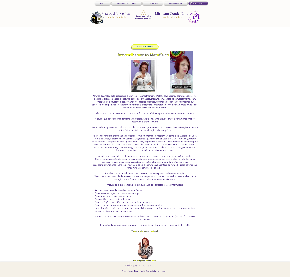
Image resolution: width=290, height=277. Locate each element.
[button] (190, 90)
